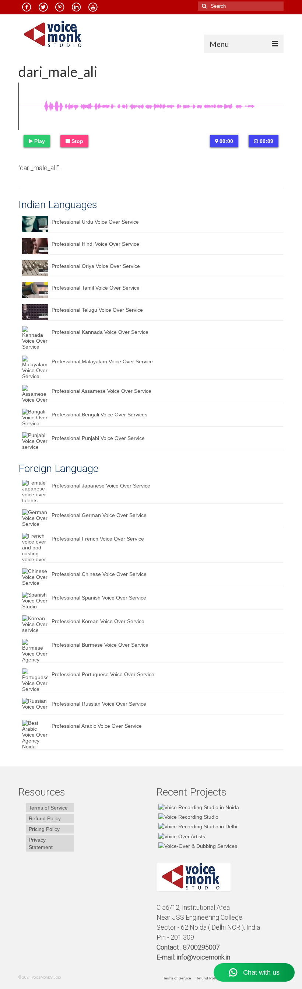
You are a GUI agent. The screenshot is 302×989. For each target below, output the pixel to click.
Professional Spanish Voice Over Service (99, 598)
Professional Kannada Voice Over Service (100, 332)
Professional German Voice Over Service (99, 515)
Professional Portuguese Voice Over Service (103, 674)
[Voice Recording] (197, 826)
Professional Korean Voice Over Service (98, 621)
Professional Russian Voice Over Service (99, 704)
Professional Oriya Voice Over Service (96, 266)
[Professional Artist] (187, 817)
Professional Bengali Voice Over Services (99, 414)
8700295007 (202, 947)
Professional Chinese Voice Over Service (99, 574)
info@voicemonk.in (203, 957)
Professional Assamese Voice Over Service (101, 391)
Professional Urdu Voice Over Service (95, 222)
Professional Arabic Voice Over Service (97, 726)
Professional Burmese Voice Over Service (100, 645)
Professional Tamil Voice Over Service (96, 288)
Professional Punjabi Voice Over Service (98, 438)
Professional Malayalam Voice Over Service (102, 361)
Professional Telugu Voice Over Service (97, 310)
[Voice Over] (197, 846)
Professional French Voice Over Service (98, 539)
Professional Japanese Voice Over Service (101, 486)
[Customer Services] (198, 807)
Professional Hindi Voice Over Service (95, 244)
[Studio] (181, 836)
